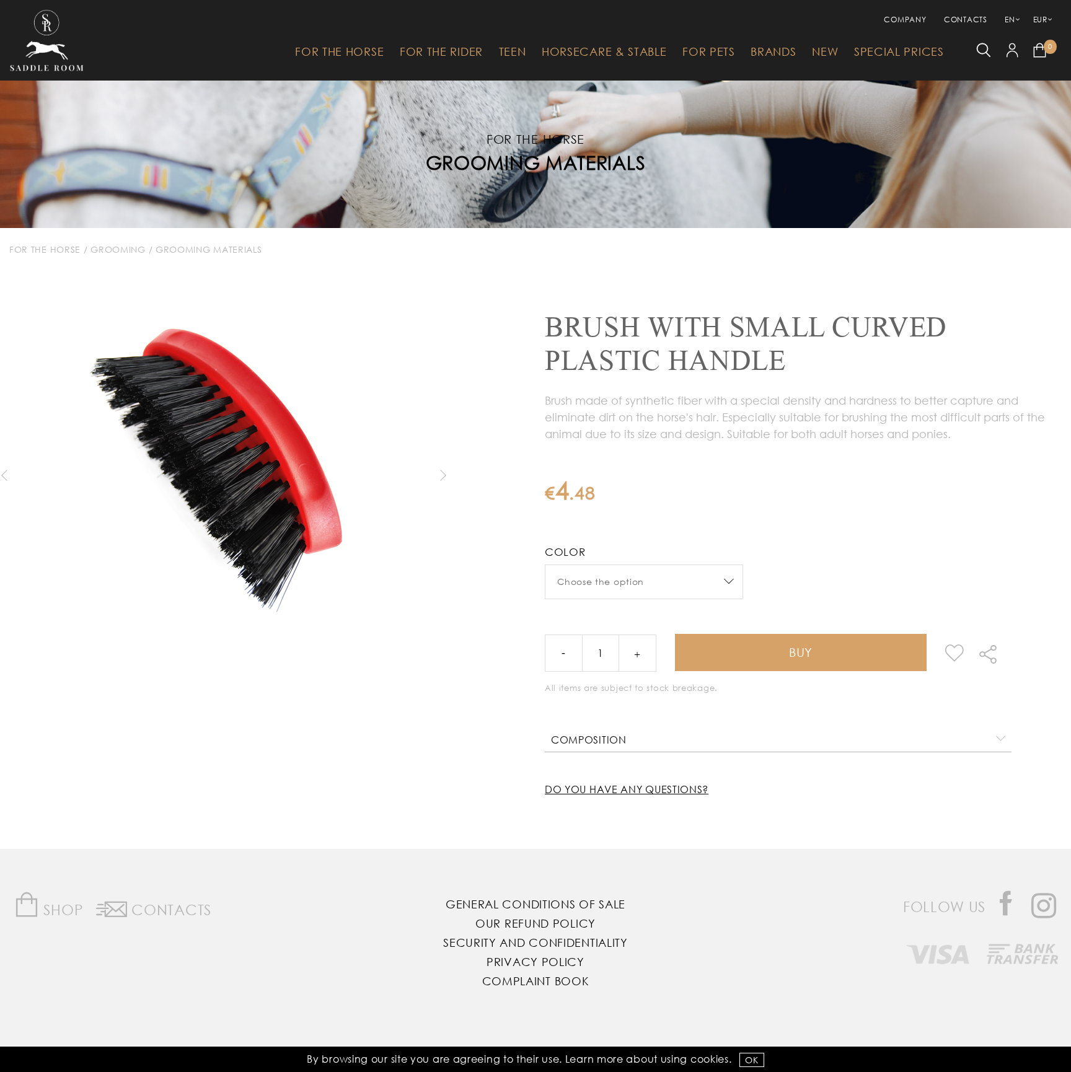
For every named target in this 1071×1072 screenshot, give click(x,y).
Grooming (118, 249)
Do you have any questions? (626, 789)
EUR (1040, 19)
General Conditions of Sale (535, 904)
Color (565, 551)
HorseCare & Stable (604, 51)
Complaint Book (535, 981)
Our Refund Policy (535, 923)
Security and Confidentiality (535, 942)
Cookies (709, 1058)
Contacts (965, 19)
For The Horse (339, 51)
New (825, 51)
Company (905, 19)
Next (442, 475)
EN (1010, 19)
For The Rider (441, 51)
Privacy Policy (535, 962)
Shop (62, 909)
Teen (512, 51)
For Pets (708, 51)
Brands (773, 51)
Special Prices (899, 51)
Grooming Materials (536, 162)
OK (751, 1060)
